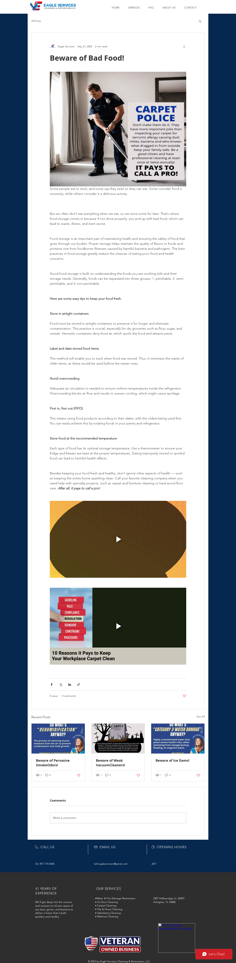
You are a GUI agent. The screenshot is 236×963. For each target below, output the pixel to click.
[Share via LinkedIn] (69, 684)
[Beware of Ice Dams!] (177, 739)
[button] (136, 7)
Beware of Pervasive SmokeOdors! (53, 762)
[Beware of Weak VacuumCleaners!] (118, 739)
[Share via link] (78, 684)
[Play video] (118, 539)
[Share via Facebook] (51, 684)
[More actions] (184, 46)
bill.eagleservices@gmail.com (111, 863)
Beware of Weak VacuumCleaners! (110, 762)
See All (201, 716)
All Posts (36, 21)
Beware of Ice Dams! (172, 760)
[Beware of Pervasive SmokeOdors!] (58, 739)
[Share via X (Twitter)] (60, 684)
